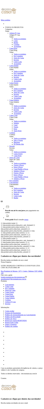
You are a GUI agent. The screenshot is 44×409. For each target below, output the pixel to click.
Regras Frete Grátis (11, 322)
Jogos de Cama (19, 58)
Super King (17, 131)
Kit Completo (18, 56)
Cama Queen (13, 83)
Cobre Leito (18, 62)
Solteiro (16, 123)
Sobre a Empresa (11, 324)
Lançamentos (13, 182)
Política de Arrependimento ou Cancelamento (20, 315)
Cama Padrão (13, 66)
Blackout (17, 142)
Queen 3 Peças (19, 173)
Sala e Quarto (18, 140)
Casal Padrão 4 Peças (21, 169)
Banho (16, 43)
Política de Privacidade (13, 317)
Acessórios (17, 46)
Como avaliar (9, 311)
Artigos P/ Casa (14, 33)
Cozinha (16, 44)
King (15, 129)
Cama (16, 41)
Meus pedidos (5, 20)
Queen (16, 127)
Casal (15, 125)
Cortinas (12, 133)
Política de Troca (10, 319)
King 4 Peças (18, 167)
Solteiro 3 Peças (19, 171)
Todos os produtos (20, 39)
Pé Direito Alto (19, 144)
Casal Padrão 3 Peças (21, 177)
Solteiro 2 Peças (19, 179)
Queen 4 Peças (19, 165)
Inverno (16, 60)
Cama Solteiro (14, 100)
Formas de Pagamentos (13, 313)
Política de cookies (11, 326)
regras (26, 219)
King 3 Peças (18, 175)
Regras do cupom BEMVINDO (16, 320)
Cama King (13, 48)
